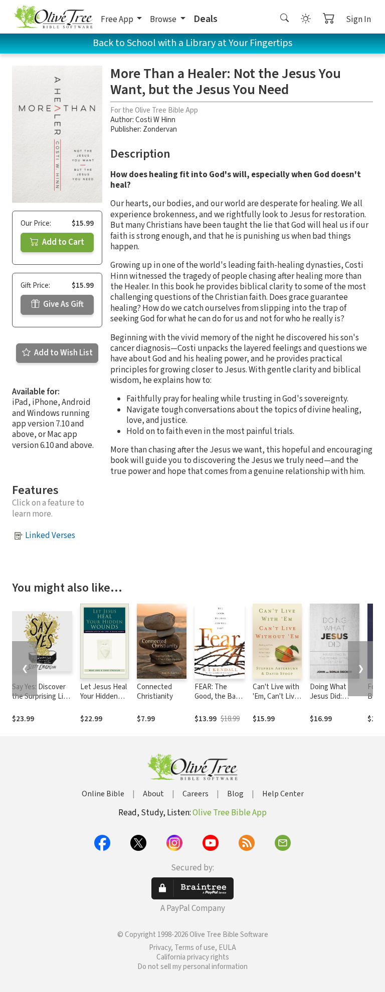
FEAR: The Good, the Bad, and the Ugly (218, 696)
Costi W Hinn (155, 120)
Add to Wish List (63, 353)
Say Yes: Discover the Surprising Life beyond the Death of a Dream (41, 701)
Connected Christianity (155, 692)
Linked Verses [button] (50, 536)
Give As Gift (63, 304)
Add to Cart (62, 242)
